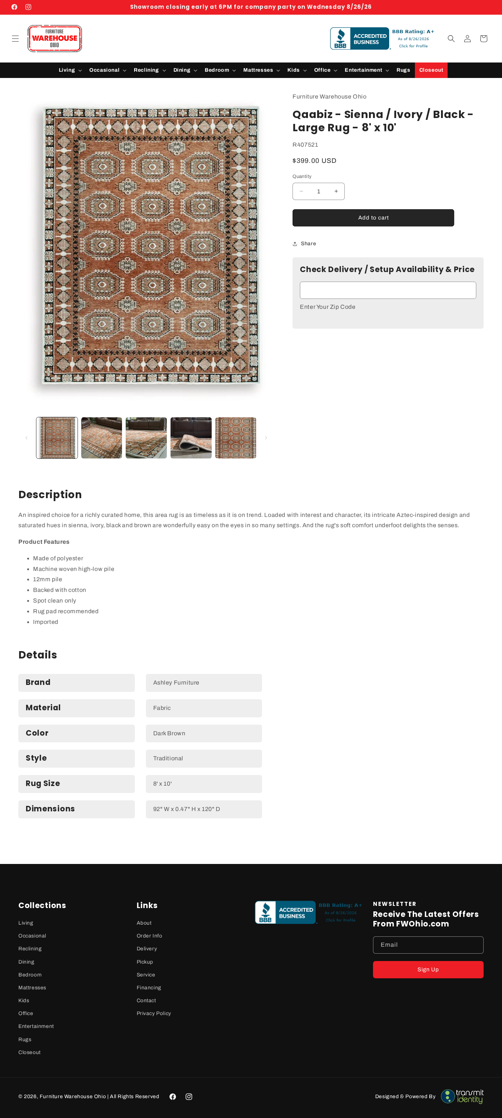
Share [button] (308, 243)
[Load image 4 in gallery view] (191, 437)
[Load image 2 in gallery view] (101, 437)
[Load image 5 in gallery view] (236, 437)
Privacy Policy (154, 1013)
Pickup (145, 962)
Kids (23, 1000)
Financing (149, 987)
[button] (15, 39)
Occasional (32, 936)
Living (25, 923)
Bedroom (30, 975)
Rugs (24, 1039)
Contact (146, 1000)
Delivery (147, 948)
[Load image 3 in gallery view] (146, 437)
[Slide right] (266, 438)
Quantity (302, 176)
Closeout (29, 1052)
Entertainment (36, 1026)
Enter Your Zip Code (327, 307)
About (144, 923)
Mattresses (32, 987)
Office (25, 1013)
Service (146, 975)
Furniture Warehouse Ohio (73, 1096)
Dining (26, 962)
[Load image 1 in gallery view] (57, 437)
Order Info (149, 936)
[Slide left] (26, 438)
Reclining (30, 948)
